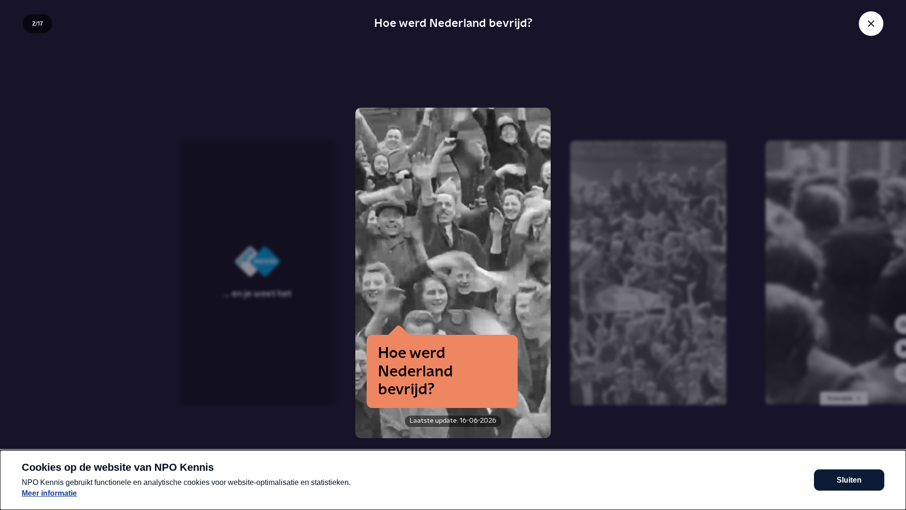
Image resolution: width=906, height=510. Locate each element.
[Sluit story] (871, 23)
